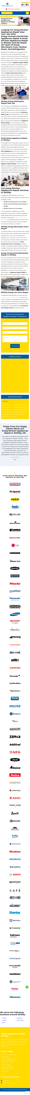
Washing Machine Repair (7, 1062)
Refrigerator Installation (7, 1068)
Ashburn (4, 1018)
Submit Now (15, 346)
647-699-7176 (6, 1082)
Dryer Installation (5, 1064)
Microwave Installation (7, 1066)
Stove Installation (5, 1069)
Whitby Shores (20, 1020)
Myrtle (3, 1022)
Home (2, 15)
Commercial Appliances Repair (9, 1054)
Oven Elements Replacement (9, 1060)
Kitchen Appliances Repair (8, 1058)
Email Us (5, 1080)
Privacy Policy (4, 1071)
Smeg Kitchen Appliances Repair (11, 15)
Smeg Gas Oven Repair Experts (10, 297)
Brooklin (4, 1020)
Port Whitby (19, 1018)
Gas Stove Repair (5, 1056)
